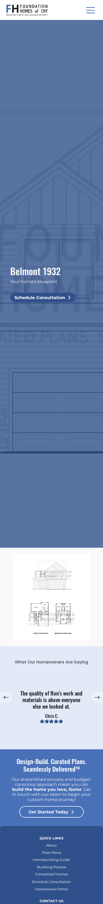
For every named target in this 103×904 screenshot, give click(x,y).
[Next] (97, 697)
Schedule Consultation (51, 882)
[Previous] (6, 697)
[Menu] (90, 10)
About (51, 845)
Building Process (51, 867)
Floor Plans (51, 852)
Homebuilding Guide (51, 860)
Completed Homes (51, 874)
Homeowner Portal (51, 889)
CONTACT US (51, 901)
